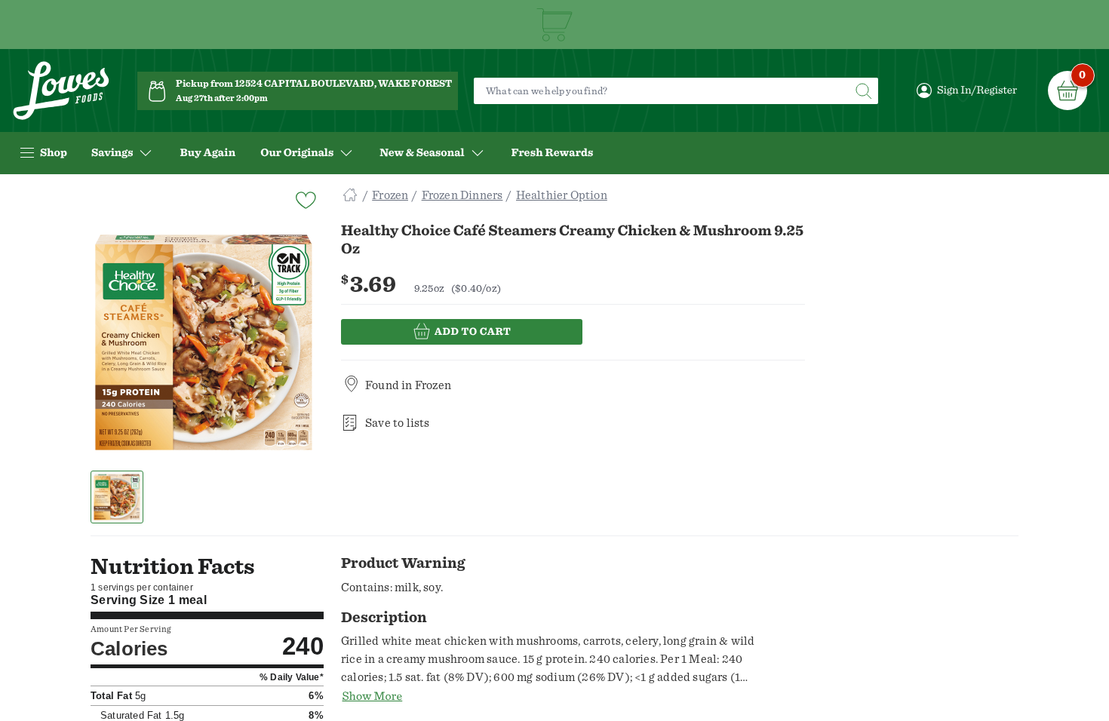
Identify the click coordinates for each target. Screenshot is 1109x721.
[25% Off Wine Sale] (554, 24)
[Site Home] (350, 195)
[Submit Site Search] (863, 91)
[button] (117, 497)
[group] (204, 342)
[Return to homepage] (61, 90)
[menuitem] (207, 153)
